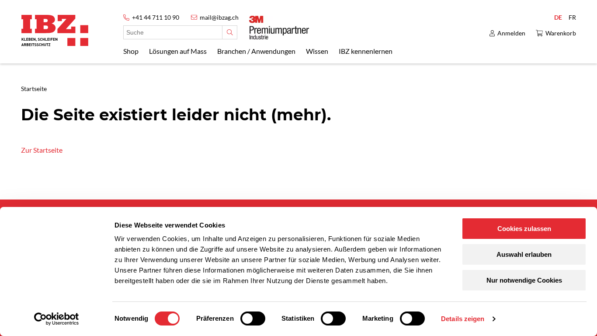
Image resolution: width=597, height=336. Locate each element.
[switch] (252, 319)
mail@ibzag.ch (219, 17)
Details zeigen (462, 318)
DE (558, 17)
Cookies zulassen (524, 228)
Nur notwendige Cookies (524, 280)
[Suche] (229, 32)
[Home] (55, 30)
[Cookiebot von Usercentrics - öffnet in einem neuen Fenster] (56, 319)
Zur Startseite (41, 150)
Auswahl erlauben (524, 254)
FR (572, 17)
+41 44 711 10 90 (155, 17)
